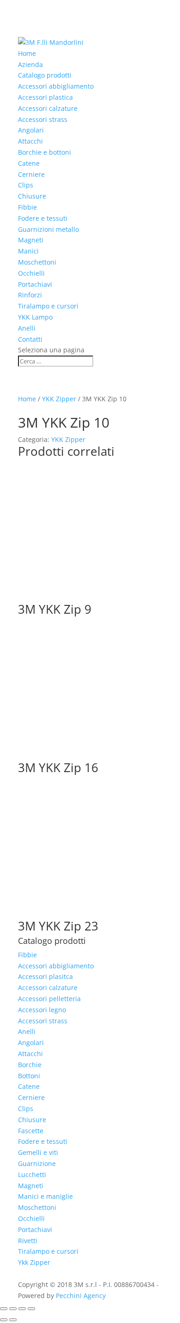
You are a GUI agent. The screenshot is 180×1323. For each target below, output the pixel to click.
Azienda (30, 64)
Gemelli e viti (38, 1152)
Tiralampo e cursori (48, 306)
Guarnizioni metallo (48, 229)
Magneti (30, 240)
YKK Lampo (35, 317)
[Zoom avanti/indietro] (3, 1308)
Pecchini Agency (81, 1295)
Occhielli (31, 273)
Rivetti (27, 1240)
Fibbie (27, 207)
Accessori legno (42, 1009)
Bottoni (29, 1075)
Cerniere (31, 174)
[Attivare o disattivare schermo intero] (13, 1308)
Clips (25, 185)
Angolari (31, 130)
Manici (28, 251)
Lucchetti (32, 1174)
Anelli (27, 328)
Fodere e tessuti (42, 218)
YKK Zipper (59, 398)
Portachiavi (35, 284)
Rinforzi (30, 294)
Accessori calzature (48, 108)
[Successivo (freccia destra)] (13, 1319)
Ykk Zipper (34, 1262)
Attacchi (30, 141)
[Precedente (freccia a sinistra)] (3, 1319)
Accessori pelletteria (49, 998)
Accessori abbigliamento (56, 86)
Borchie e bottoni (44, 152)
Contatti (30, 339)
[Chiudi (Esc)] (31, 1308)
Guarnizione (37, 1163)
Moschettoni (37, 262)
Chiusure (32, 196)
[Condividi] (22, 1308)
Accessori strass (42, 119)
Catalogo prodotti (45, 75)
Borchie (30, 1064)
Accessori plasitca (45, 976)
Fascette (30, 1130)
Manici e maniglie (45, 1196)
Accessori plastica (45, 97)
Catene (29, 163)
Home (27, 53)
